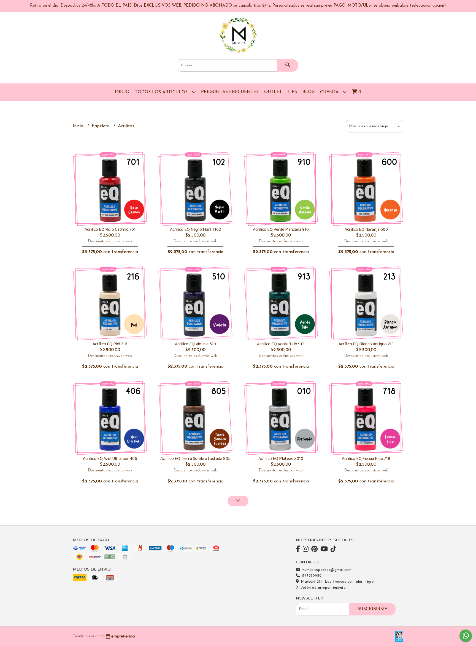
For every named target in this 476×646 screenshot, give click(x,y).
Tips (292, 92)
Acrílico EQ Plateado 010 (280, 458)
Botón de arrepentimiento (322, 588)
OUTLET (273, 92)
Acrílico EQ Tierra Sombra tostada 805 (195, 458)
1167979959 (310, 576)
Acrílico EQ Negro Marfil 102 (195, 229)
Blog (308, 92)
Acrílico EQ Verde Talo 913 (280, 344)
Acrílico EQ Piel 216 (110, 344)
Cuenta (330, 92)
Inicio (122, 92)
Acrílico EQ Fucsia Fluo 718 (366, 458)
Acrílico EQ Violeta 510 (195, 344)
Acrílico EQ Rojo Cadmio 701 (110, 229)
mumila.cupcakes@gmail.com (325, 570)
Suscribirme (372, 609)
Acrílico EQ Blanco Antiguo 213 (366, 344)
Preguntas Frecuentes (230, 92)
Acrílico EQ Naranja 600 (366, 229)
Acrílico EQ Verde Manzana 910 (281, 229)
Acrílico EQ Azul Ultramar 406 (110, 458)
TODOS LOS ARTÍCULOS (162, 92)
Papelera (101, 126)
